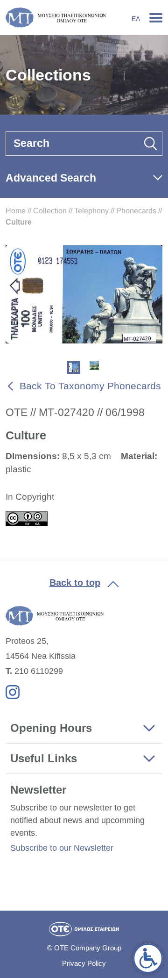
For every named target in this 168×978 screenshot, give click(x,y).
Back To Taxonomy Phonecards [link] (90, 385)
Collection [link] (50, 211)
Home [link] (16, 211)
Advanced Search (51, 178)
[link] (148, 958)
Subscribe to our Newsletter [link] (61, 848)
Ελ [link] (136, 18)
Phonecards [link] (136, 211)
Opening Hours (51, 728)
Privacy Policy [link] (84, 963)
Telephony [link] (91, 211)
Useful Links (43, 758)
